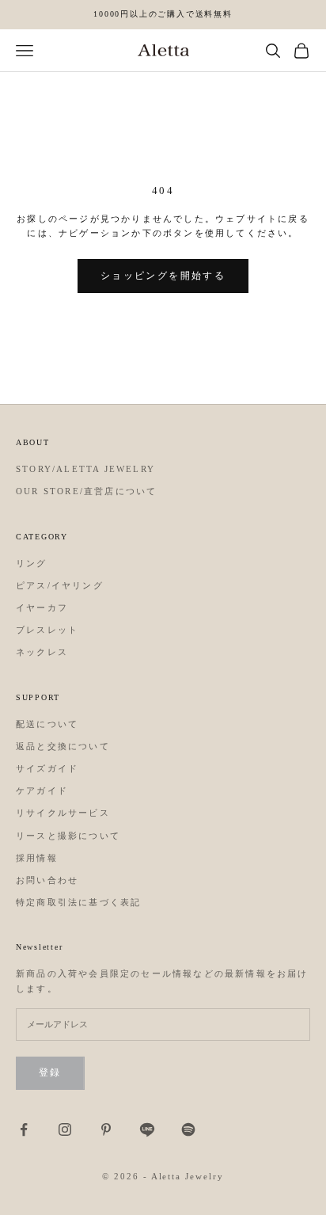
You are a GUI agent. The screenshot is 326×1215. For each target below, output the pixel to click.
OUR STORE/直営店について (86, 491)
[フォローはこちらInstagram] (65, 1129)
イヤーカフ (42, 607)
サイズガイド (47, 768)
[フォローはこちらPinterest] (106, 1129)
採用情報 (37, 858)
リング (31, 563)
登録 (50, 1072)
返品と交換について (63, 746)
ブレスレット (47, 629)
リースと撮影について (68, 835)
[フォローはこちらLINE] (147, 1129)
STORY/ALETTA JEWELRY (85, 469)
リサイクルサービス (63, 812)
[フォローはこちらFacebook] (24, 1129)
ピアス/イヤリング (60, 585)
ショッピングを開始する (163, 275)
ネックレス (42, 652)
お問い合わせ (47, 880)
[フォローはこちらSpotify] (188, 1129)
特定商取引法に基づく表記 (78, 902)
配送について (47, 724)
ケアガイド (42, 790)
